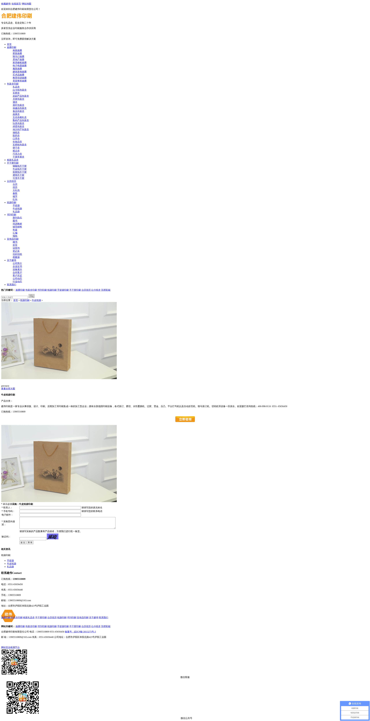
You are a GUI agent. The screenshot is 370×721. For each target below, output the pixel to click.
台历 (15, 184)
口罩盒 (16, 138)
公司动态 (17, 278)
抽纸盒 (16, 132)
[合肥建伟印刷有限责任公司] (17, 20)
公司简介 (17, 263)
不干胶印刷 (75, 290)
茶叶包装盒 (18, 105)
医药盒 (16, 135)
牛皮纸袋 (17, 208)
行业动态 (17, 281)
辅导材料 (17, 227)
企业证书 (17, 266)
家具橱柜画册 (20, 62)
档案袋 (16, 257)
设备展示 (17, 269)
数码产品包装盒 (21, 120)
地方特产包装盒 (21, 129)
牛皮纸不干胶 (20, 169)
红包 (15, 199)
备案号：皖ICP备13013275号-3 (80, 631)
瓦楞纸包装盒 (20, 144)
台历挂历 (86, 290)
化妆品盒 (17, 141)
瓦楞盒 (16, 93)
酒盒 (15, 102)
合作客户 (17, 272)
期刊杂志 (17, 217)
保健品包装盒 (20, 108)
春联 (15, 193)
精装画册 (17, 50)
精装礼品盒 (29, 617)
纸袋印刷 (52, 290)
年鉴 (15, 230)
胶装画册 (17, 53)
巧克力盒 (17, 154)
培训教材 (17, 224)
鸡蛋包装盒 (18, 126)
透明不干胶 (18, 175)
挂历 (15, 187)
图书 (15, 220)
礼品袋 (16, 211)
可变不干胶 (18, 178)
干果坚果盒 (18, 157)
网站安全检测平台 (10, 647)
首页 (15, 300)
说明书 (16, 248)
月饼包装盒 (18, 99)
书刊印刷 (42, 290)
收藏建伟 (5, 3)
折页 (15, 245)
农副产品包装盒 (21, 96)
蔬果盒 (16, 114)
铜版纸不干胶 (20, 166)
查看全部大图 (8, 388)
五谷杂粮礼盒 (20, 117)
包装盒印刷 (31, 290)
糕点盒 (16, 151)
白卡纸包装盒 (20, 90)
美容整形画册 (20, 81)
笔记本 (16, 251)
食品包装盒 (18, 111)
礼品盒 (16, 87)
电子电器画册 (20, 65)
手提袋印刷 (63, 290)
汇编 (15, 233)
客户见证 (17, 275)
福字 (15, 196)
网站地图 (26, 3)
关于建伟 (93, 617)
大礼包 (16, 190)
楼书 (15, 242)
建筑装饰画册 (20, 71)
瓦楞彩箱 (105, 290)
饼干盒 (16, 147)
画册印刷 (20, 290)
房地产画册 (18, 59)
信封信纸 (17, 254)
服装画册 (17, 68)
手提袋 (16, 205)
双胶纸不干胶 (20, 172)
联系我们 (103, 617)
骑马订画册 (18, 56)
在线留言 (16, 3)
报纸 (15, 236)
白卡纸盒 (96, 290)
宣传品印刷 (82, 617)
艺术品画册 (18, 74)
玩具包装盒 (18, 123)
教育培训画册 (20, 77)
